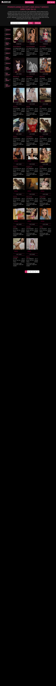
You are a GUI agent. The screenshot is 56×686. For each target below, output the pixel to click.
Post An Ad (51, 2)
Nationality (8, 38)
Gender (8, 30)
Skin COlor (8, 58)
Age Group (8, 85)
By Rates (7, 79)
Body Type (7, 43)
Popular (37, 23)
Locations (29, 2)
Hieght (8, 53)
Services (8, 34)
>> (38, 271)
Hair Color (8, 68)
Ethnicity (8, 49)
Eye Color (8, 74)
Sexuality (8, 63)
